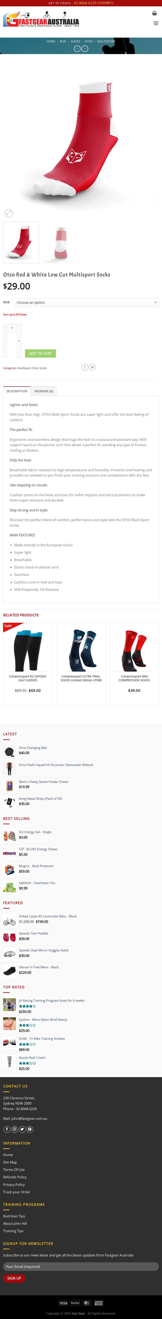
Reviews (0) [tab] (44, 391)
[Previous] (11, 140)
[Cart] (154, 13)
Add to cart (40, 353)
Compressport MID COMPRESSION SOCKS (134, 678)
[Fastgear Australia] (75, 19)
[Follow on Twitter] (22, 1129)
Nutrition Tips (14, 1216)
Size (6, 302)
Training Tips (13, 1231)
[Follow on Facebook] (7, 1129)
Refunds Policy (14, 1177)
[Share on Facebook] (84, 367)
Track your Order (16, 1192)
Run (63, 41)
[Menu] (156, 23)
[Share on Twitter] (92, 367)
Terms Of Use (14, 1169)
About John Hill (15, 1223)
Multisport (106, 41)
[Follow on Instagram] (14, 1129)
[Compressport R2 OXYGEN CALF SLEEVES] (27, 652)
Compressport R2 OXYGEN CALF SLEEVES (27, 678)
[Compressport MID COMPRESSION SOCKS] (134, 652)
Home (51, 41)
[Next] (150, 140)
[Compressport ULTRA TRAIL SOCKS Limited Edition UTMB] (81, 652)
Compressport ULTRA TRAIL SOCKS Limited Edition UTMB (81, 678)
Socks (75, 41)
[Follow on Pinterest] (29, 1129)
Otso (89, 41)
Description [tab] (17, 391)
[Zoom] (9, 213)
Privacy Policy (14, 1184)
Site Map (10, 1162)
